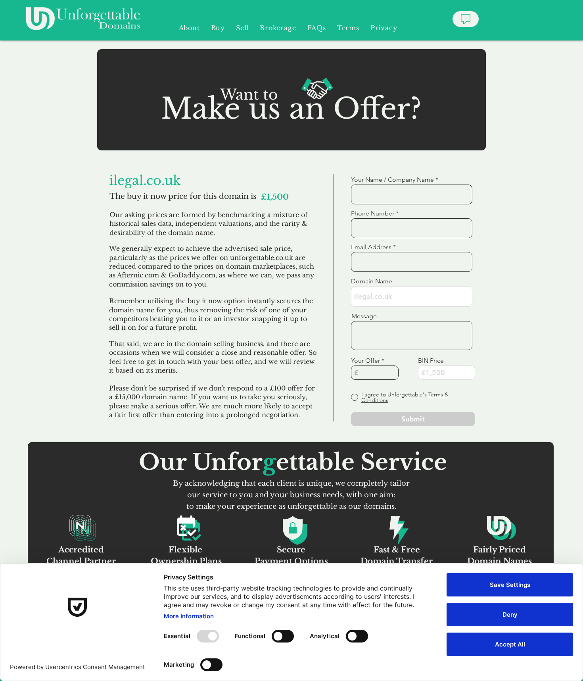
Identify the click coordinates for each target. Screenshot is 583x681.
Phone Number (372, 213)
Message (364, 316)
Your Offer (365, 361)
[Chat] (466, 19)
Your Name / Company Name (392, 180)
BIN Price (431, 361)
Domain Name (371, 281)
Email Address (371, 247)
